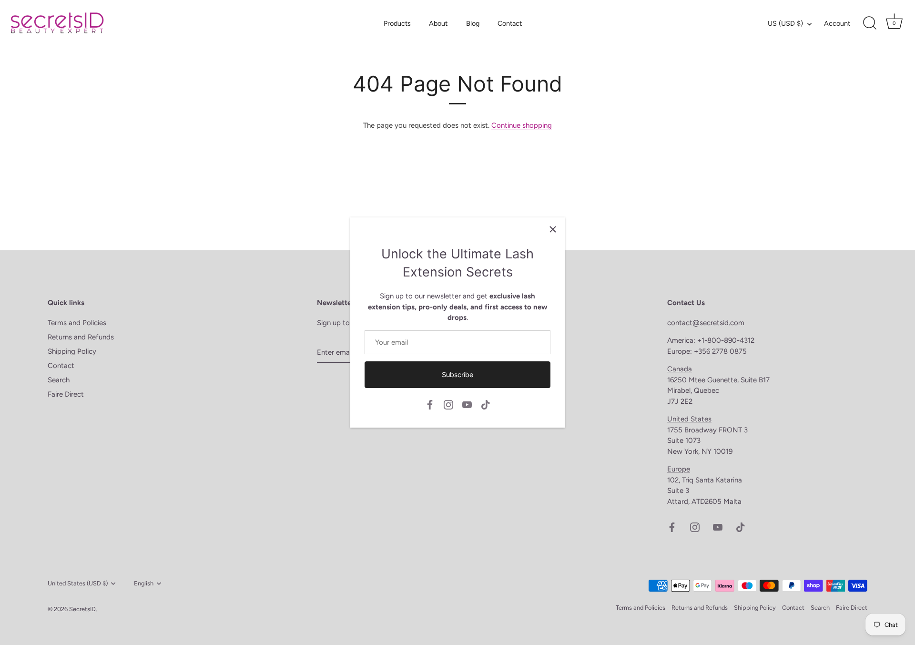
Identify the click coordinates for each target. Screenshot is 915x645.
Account (837, 23)
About (438, 23)
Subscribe (457, 374)
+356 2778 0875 (720, 351)
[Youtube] (467, 404)
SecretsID (82, 609)
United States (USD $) (78, 583)
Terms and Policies (77, 322)
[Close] (552, 229)
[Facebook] (430, 404)
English (143, 583)
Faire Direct (66, 394)
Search (59, 380)
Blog (472, 23)
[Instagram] (448, 404)
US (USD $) (785, 23)
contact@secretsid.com (705, 322)
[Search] (869, 23)
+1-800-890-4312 (726, 340)
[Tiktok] (485, 404)
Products (397, 23)
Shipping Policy (72, 351)
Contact (510, 23)
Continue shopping (521, 125)
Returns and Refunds (81, 337)
